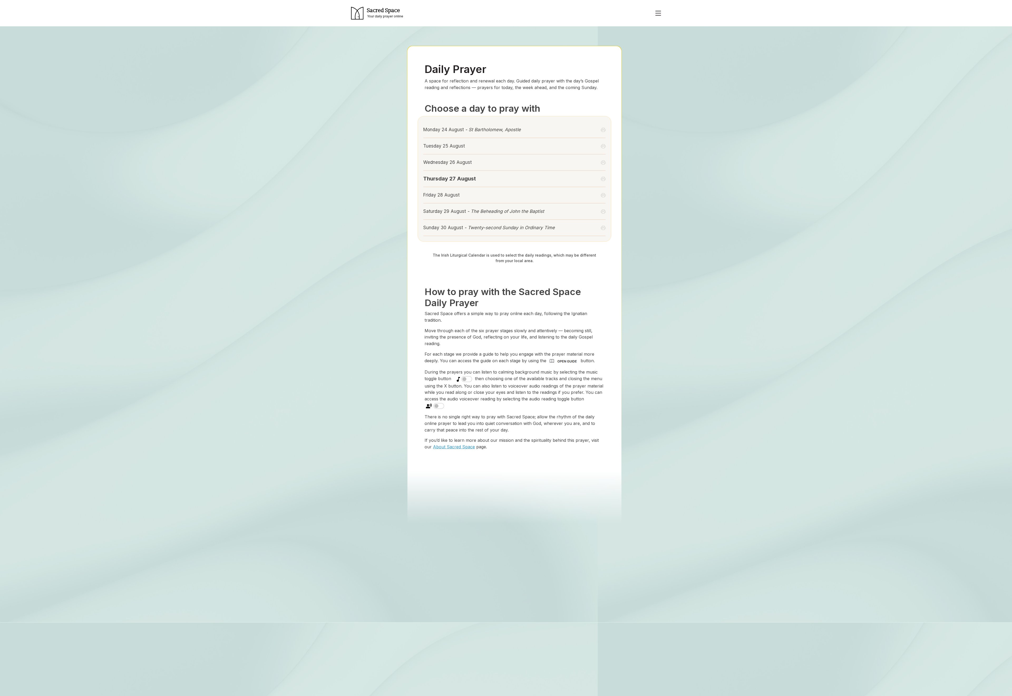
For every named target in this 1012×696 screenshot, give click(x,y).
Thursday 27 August (449, 178)
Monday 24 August (472, 129)
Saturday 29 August (483, 211)
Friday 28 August (441, 195)
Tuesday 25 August (444, 146)
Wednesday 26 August (447, 162)
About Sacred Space (454, 446)
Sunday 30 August (489, 227)
